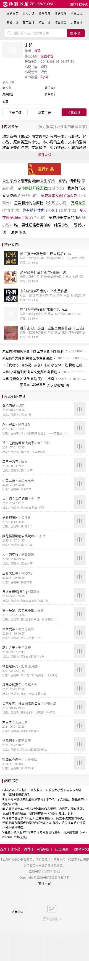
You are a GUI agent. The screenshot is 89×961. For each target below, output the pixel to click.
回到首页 (12, 13)
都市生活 (28, 22)
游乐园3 (49, 88)
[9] (61, 385)
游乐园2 (7, 94)
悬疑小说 (12, 22)
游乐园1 (49, 94)
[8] (57, 385)
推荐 (27, 849)
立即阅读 (74, 112)
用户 (73, 4)
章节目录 (44, 112)
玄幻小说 (28, 13)
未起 (24, 136)
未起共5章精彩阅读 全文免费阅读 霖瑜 (29, 372)
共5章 (45, 77)
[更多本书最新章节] (70, 126)
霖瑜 (37, 50)
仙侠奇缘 (60, 13)
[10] (66, 385)
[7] (53, 385)
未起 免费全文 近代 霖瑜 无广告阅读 (28, 379)
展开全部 (44, 155)
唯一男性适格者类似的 (32, 224)
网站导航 (43, 849)
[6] (49, 385)
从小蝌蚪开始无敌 (41, 188)
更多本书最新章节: (33, 385)
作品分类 (60, 22)
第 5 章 (6, 88)
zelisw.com (41, 4)
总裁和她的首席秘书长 (41, 202)
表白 (5, 101)
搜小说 (83, 4)
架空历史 (76, 13)
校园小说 (44, 22)
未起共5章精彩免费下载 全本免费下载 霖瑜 (32, 351)
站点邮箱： (18, 912)
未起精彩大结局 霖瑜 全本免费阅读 (27, 358)
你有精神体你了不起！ (49, 210)
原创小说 (47, 56)
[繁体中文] (81, 849)
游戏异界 (44, 13)
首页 (3, 849)
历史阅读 (76, 22)
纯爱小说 (61, 224)
